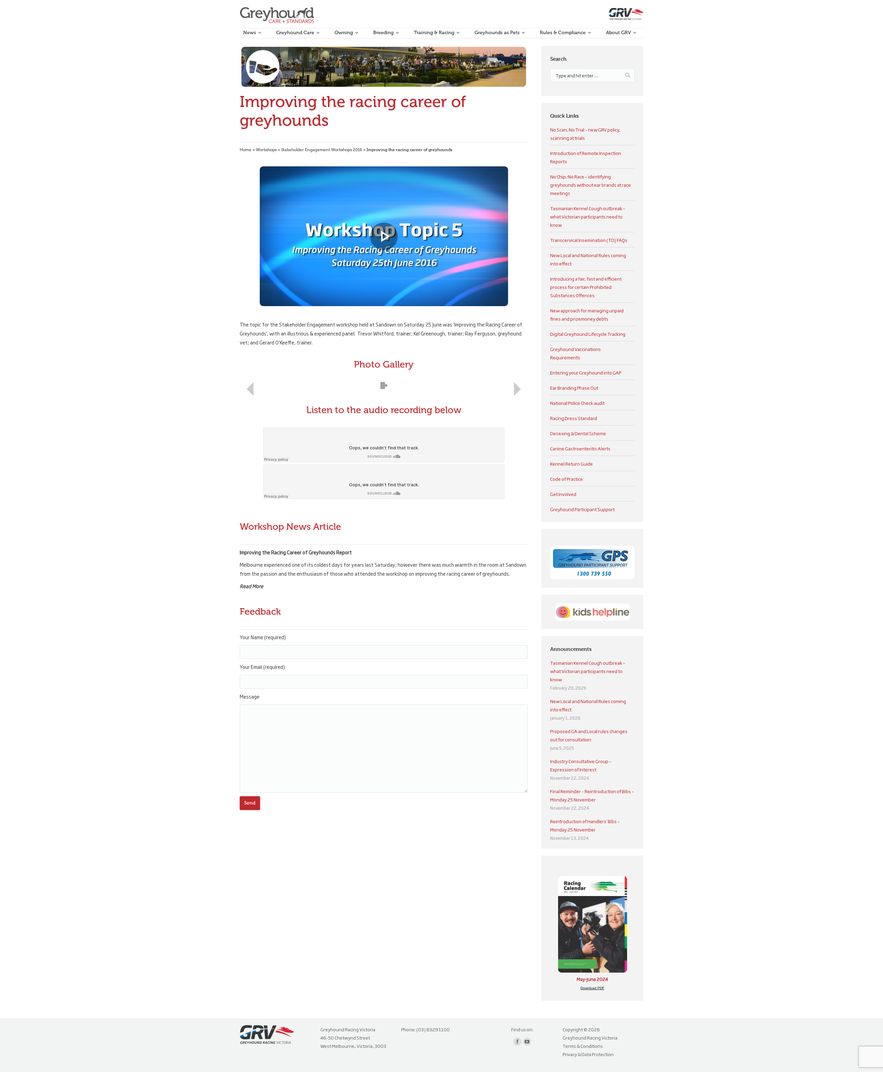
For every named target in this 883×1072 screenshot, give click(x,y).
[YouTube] (527, 1041)
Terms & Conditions (583, 1045)
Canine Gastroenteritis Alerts (580, 448)
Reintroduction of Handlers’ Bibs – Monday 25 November (585, 825)
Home (245, 149)
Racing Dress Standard (573, 418)
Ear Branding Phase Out (574, 387)
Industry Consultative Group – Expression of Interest (581, 765)
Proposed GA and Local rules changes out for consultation (588, 735)
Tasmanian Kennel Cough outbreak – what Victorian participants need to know (587, 216)
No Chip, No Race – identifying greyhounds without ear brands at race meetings (590, 184)
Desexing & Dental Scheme (578, 433)
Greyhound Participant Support (582, 509)
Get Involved (563, 493)
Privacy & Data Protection (588, 1054)
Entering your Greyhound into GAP (585, 372)
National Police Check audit (577, 402)
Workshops (266, 149)
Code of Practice (566, 478)
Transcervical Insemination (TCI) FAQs (588, 239)
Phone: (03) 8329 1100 (425, 1029)
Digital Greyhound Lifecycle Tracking (587, 333)
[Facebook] (517, 1041)
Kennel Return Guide (571, 463)
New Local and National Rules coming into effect (588, 705)
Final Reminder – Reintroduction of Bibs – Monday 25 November (592, 795)
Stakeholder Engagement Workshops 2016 (321, 149)
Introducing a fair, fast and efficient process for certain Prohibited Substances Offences (586, 287)
